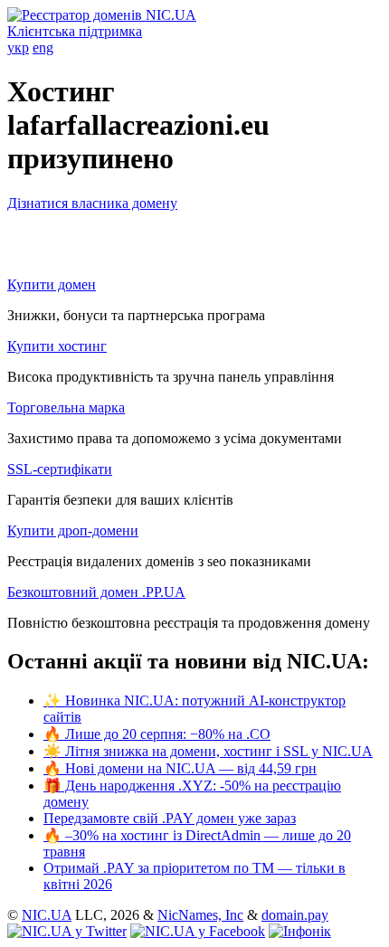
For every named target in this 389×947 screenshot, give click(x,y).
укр (18, 47)
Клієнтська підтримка (74, 31)
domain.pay (294, 915)
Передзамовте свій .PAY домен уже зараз (169, 818)
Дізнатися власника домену (92, 203)
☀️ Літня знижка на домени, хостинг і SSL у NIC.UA (208, 751)
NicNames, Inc (200, 915)
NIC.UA (46, 915)
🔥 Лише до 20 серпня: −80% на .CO (156, 734)
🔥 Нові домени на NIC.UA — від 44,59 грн (180, 768)
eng (43, 47)
